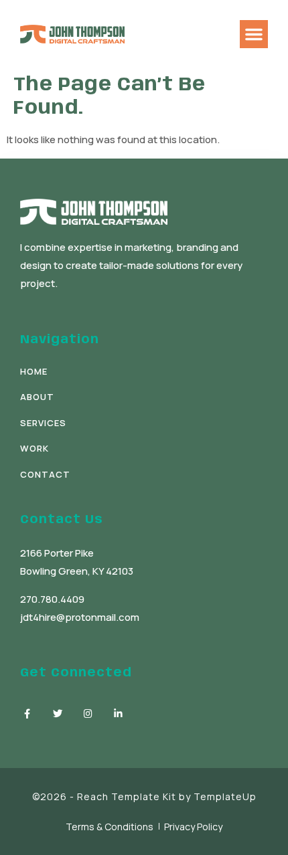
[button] (254, 34)
